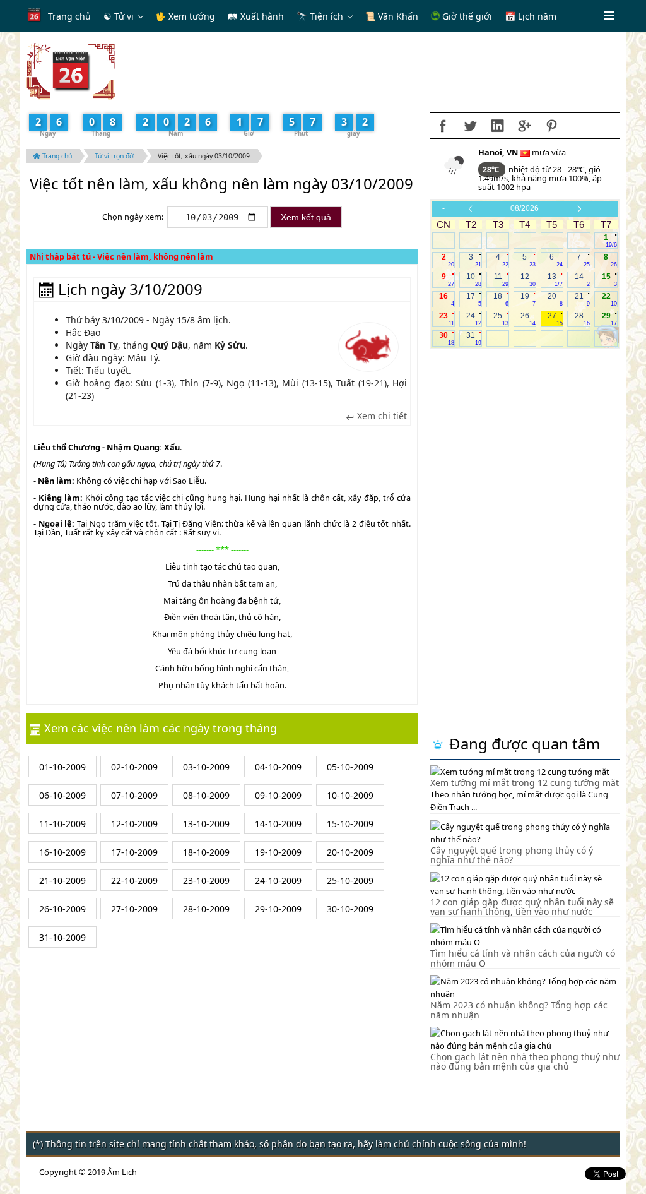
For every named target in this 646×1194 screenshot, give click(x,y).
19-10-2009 (278, 852)
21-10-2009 (62, 881)
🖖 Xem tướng (185, 16)
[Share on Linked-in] (497, 125)
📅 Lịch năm (530, 16)
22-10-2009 (134, 881)
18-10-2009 (206, 852)
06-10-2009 (62, 795)
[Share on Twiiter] (470, 125)
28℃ (492, 169)
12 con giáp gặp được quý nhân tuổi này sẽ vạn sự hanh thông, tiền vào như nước (522, 906)
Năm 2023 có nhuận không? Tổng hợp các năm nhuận (519, 1009)
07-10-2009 (134, 795)
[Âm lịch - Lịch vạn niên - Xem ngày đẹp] (70, 70)
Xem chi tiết (381, 416)
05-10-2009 (350, 767)
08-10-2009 (206, 795)
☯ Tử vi (118, 16)
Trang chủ (69, 16)
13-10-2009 (206, 824)
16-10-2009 (62, 852)
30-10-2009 (350, 909)
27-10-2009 (134, 909)
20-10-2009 (350, 852)
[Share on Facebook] (442, 125)
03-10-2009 (206, 767)
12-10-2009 (134, 824)
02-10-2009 (134, 767)
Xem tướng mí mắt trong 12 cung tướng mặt (524, 783)
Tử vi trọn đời (115, 156)
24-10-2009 (278, 881)
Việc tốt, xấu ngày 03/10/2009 (204, 156)
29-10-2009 (278, 909)
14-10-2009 (278, 824)
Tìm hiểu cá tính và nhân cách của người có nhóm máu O (522, 958)
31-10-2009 (62, 937)
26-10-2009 (62, 909)
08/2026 (524, 208)
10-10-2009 (350, 795)
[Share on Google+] (524, 125)
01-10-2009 (62, 767)
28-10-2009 (206, 909)
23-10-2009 (206, 881)
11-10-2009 (62, 824)
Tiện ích (326, 16)
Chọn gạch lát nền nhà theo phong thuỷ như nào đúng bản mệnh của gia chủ (525, 1061)
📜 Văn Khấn (391, 16)
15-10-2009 (350, 824)
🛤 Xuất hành (256, 16)
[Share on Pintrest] (551, 125)
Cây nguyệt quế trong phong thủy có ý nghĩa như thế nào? (511, 855)
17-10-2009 (134, 852)
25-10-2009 (350, 881)
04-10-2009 (278, 767)
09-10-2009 (278, 795)
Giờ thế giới (466, 16)
